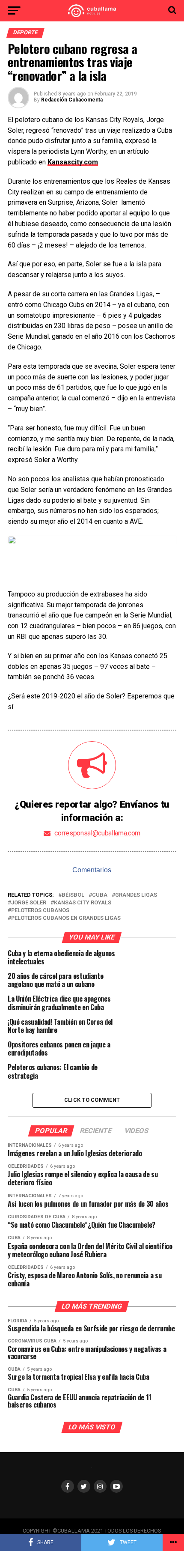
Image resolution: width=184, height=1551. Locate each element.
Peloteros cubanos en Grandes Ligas (66, 918)
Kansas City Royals (82, 903)
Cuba (99, 895)
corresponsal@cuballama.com (97, 833)
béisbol (73, 895)
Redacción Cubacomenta (72, 100)
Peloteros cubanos (40, 910)
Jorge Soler (28, 903)
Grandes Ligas (136, 895)
